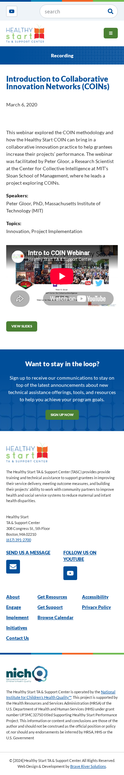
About (13, 597)
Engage (13, 607)
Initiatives (16, 628)
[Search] (110, 11)
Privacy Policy (96, 607)
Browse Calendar (55, 617)
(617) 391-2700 (18, 539)
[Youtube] (11, 11)
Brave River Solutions (88, 766)
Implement (17, 617)
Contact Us (17, 638)
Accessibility (95, 597)
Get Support (50, 607)
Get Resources (52, 597)
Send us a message (28, 552)
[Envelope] (13, 567)
